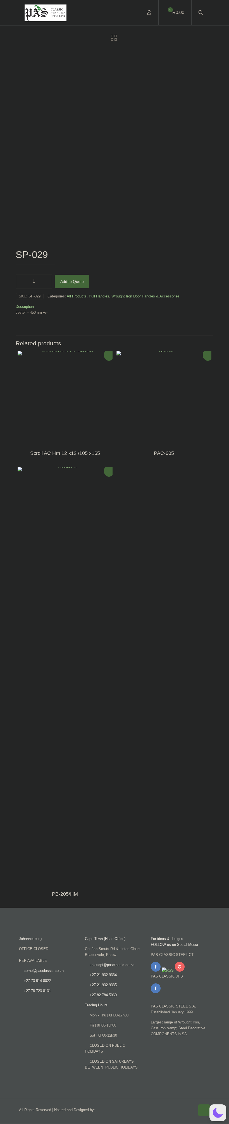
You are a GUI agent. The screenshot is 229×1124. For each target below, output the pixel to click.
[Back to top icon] (204, 1110)
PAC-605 (164, 453)
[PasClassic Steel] (45, 12)
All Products (77, 296)
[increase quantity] (46, 281)
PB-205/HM (65, 894)
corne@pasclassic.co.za (44, 971)
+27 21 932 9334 (103, 975)
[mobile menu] (130, 12)
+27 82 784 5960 (103, 995)
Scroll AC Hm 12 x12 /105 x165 (65, 453)
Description (25, 306)
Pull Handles (99, 296)
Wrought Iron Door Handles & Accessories (145, 296)
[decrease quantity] (22, 281)
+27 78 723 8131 (37, 991)
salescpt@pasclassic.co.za (112, 965)
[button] (217, 1112)
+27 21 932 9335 (103, 985)
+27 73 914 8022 (37, 981)
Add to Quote (72, 281)
